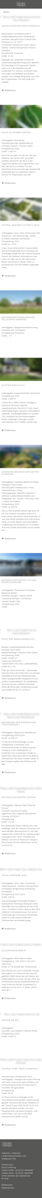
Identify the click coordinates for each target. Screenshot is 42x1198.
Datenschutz (8, 1187)
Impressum (7, 1184)
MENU (6, 12)
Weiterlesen (10, 90)
